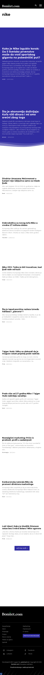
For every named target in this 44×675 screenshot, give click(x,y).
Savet (3, 193)
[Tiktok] (25, 654)
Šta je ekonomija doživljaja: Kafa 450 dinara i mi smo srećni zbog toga (20, 114)
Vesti (4, 79)
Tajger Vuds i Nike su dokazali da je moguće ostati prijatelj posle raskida (20, 352)
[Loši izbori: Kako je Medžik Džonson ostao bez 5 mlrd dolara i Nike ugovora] (22, 513)
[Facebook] (25, 650)
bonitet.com (15, 664)
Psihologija (5, 452)
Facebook (31, 650)
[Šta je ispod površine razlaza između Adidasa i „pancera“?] (22, 296)
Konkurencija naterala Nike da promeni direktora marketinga (17, 483)
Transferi (4, 237)
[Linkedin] (4, 654)
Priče (3, 364)
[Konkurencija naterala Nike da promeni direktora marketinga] (22, 468)
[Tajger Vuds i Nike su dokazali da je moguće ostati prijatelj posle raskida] (22, 338)
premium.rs (25, 662)
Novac (4, 137)
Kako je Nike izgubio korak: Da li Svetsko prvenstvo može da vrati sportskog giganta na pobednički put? (21, 53)
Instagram (10, 650)
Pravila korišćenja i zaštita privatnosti (22, 667)
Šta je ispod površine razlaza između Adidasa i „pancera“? (20, 310)
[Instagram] (4, 650)
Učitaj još (21, 548)
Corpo (3, 279)
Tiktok (30, 654)
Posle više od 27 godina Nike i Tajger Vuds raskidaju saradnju (21, 394)
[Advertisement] (22, 580)
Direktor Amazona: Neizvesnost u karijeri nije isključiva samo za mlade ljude (21, 180)
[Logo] (10, 5)
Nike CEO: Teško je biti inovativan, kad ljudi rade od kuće (22, 268)
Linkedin (9, 654)
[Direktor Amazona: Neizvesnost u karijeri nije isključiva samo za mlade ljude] (22, 165)
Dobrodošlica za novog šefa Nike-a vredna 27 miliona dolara (19, 224)
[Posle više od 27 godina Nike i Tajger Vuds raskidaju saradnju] (22, 380)
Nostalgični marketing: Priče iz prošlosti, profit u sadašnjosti (18, 439)
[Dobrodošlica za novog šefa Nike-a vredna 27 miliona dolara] (22, 209)
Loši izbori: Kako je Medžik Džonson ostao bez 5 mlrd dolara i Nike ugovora (21, 527)
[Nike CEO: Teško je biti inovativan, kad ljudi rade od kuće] (22, 254)
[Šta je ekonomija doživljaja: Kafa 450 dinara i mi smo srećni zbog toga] (22, 96)
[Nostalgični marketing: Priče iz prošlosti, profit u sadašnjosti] (22, 424)
